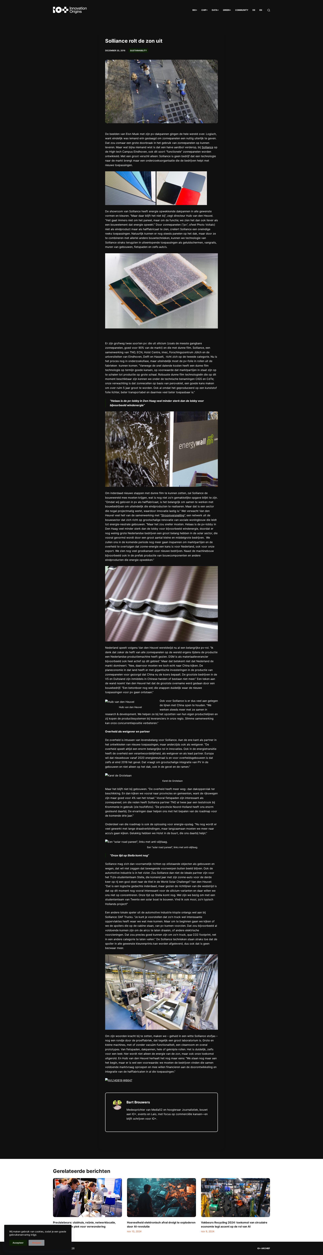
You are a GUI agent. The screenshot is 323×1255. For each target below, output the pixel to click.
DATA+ (215, 10)
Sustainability (138, 50)
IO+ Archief (263, 1248)
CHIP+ (204, 10)
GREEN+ (227, 10)
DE (254, 10)
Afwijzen (36, 1242)
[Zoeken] (268, 10)
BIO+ (194, 10)
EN (260, 10)
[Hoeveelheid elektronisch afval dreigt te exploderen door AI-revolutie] (161, 1197)
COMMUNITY (241, 10)
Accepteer (18, 1242)
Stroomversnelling (172, 515)
